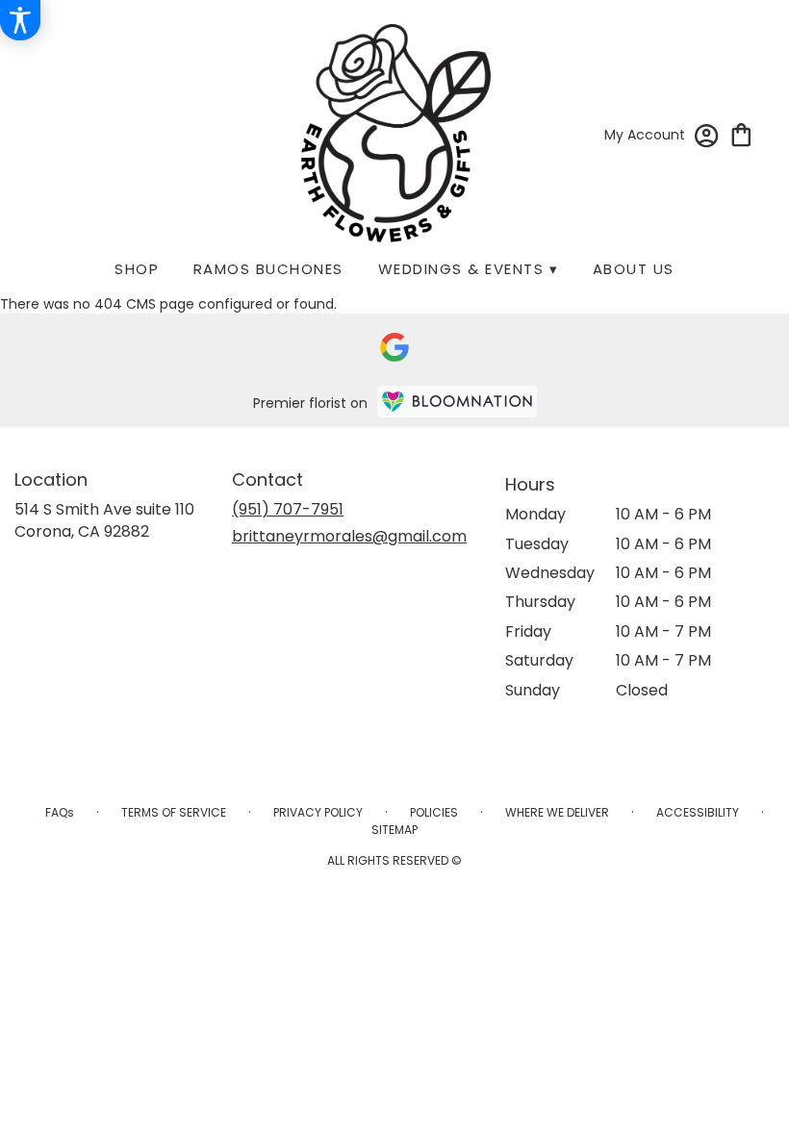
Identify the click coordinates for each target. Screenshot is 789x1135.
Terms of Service (173, 812)
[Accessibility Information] (20, 20)
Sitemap (394, 829)
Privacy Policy (318, 812)
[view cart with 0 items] (741, 133)
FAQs (59, 812)
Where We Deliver (557, 812)
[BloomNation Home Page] (457, 401)
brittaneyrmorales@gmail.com (349, 536)
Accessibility (697, 812)
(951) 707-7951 (288, 509)
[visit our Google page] (394, 347)
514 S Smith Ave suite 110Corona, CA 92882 (104, 520)
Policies (434, 812)
